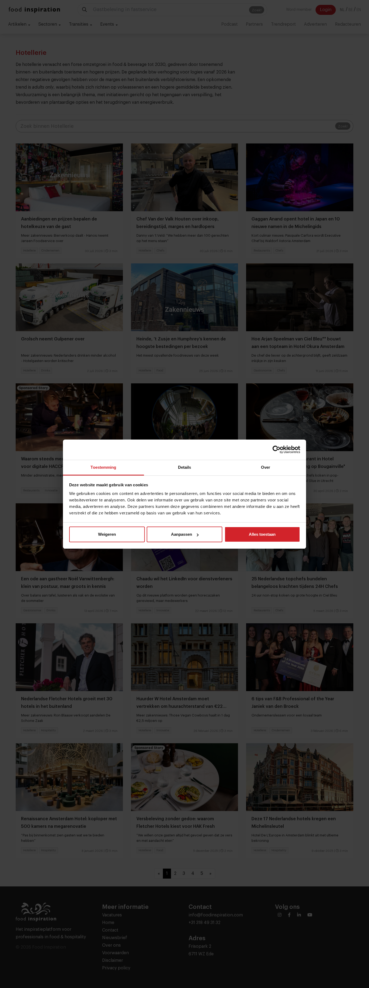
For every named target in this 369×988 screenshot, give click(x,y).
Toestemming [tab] (103, 467)
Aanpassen (181, 534)
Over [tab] (265, 467)
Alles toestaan (262, 534)
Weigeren (107, 534)
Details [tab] (184, 467)
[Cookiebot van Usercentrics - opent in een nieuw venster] (276, 450)
